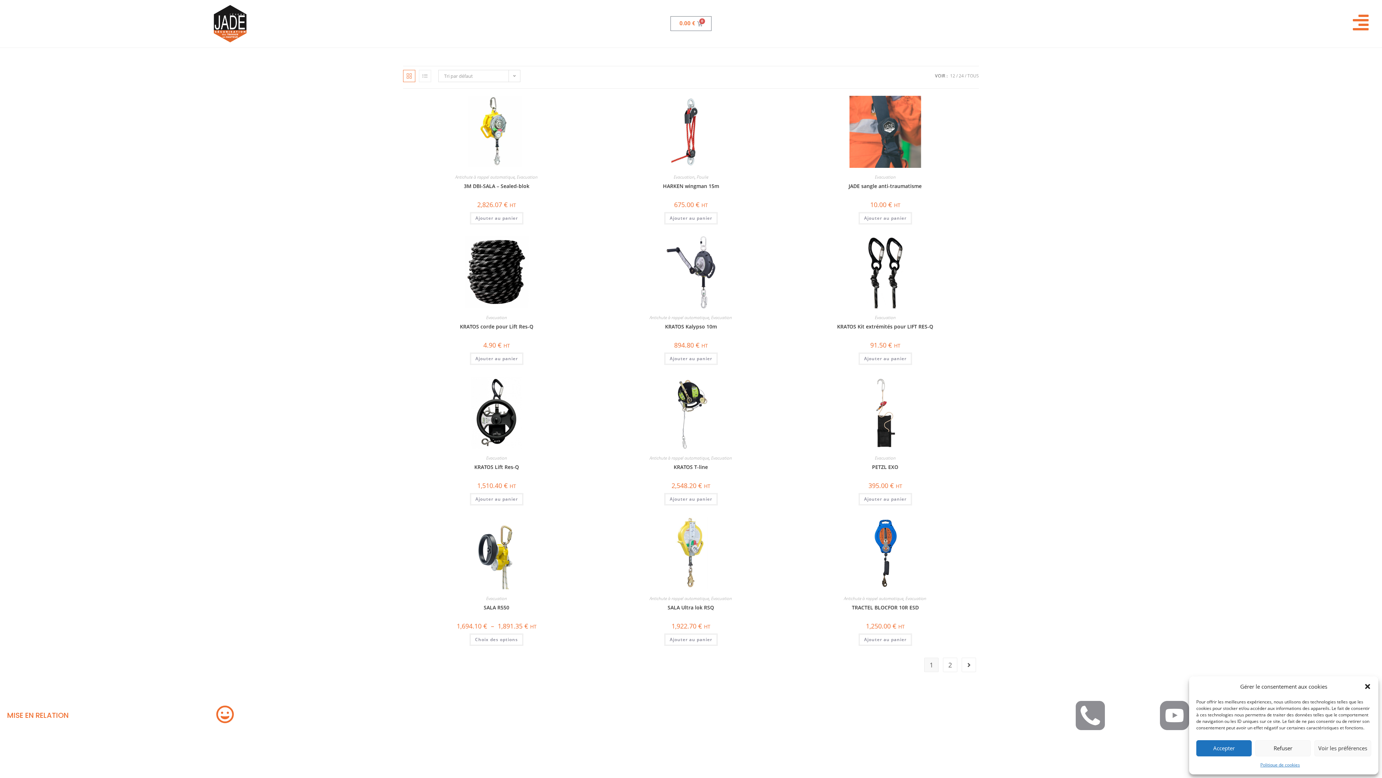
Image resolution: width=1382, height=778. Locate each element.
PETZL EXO (885, 467)
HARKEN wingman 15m (691, 186)
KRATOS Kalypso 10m (691, 326)
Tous (973, 76)
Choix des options (496, 639)
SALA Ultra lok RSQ (691, 607)
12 (952, 76)
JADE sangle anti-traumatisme (885, 186)
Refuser (1283, 748)
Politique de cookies (1280, 765)
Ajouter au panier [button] (496, 218)
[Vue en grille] (409, 76)
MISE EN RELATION (38, 715)
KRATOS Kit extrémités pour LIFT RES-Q (885, 326)
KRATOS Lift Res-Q (496, 467)
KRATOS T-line (691, 467)
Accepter (1224, 748)
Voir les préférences (1342, 748)
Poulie (702, 177)
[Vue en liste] (425, 76)
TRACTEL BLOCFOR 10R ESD (885, 607)
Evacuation (527, 177)
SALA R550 (496, 607)
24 (961, 76)
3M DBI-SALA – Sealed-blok (496, 186)
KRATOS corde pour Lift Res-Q (496, 326)
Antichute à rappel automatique (485, 177)
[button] (1367, 686)
